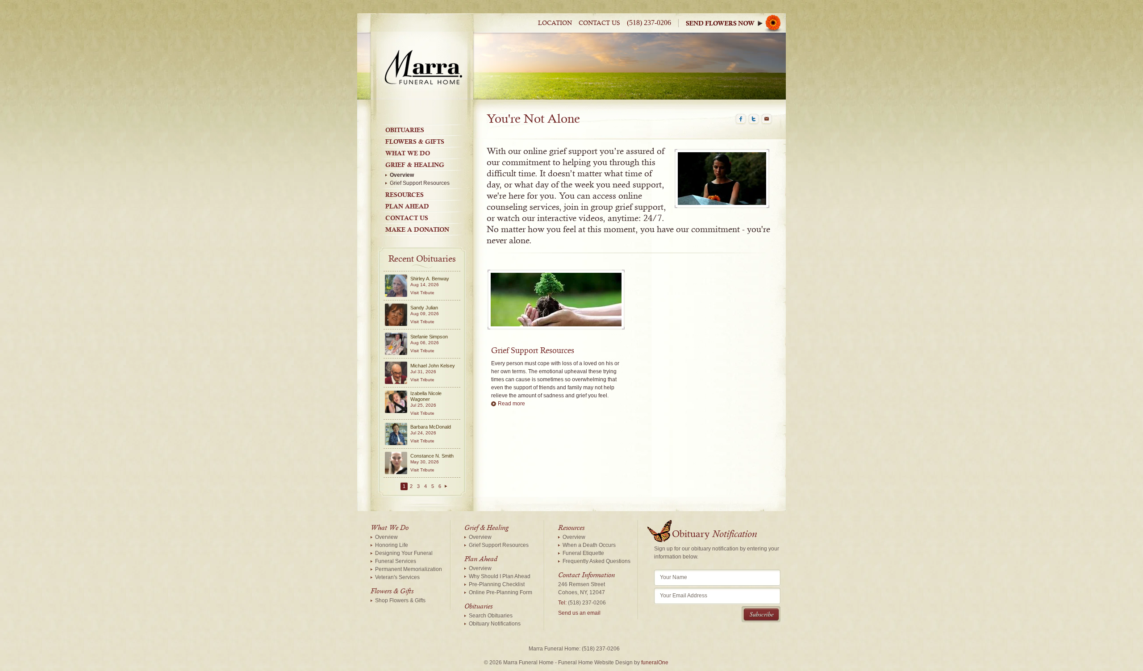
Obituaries (404, 129)
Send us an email (579, 613)
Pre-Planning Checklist (497, 584)
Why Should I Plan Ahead (499, 576)
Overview (402, 175)
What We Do (407, 153)
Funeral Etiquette (583, 553)
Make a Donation (417, 229)
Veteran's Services (397, 577)
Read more (511, 403)
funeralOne (654, 662)
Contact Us (599, 23)
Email (766, 119)
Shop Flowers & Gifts (400, 600)
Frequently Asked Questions (596, 561)
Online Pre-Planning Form (500, 592)
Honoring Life (391, 545)
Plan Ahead (407, 206)
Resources (404, 194)
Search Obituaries (491, 616)
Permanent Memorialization (408, 569)
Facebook (741, 119)
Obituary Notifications (495, 624)
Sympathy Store (736, 23)
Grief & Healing (414, 164)
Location (555, 23)
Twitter (753, 119)
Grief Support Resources (420, 183)
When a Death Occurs (589, 545)
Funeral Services (395, 561)
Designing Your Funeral (404, 553)
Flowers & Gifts (414, 141)
